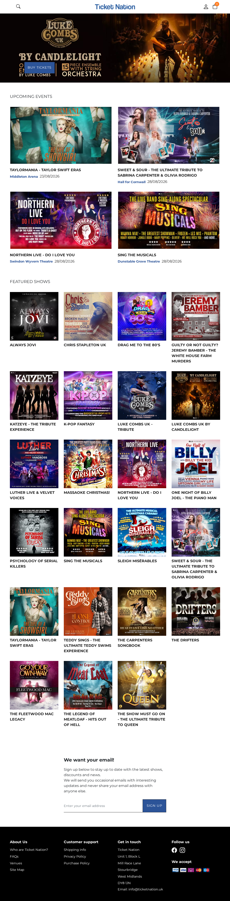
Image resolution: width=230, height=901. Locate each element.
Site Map (17, 870)
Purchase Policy (77, 863)
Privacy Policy (75, 856)
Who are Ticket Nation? (29, 850)
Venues (16, 863)
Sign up (154, 806)
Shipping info (75, 850)
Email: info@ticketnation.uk (140, 889)
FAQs (14, 856)
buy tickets (39, 67)
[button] (214, 6)
